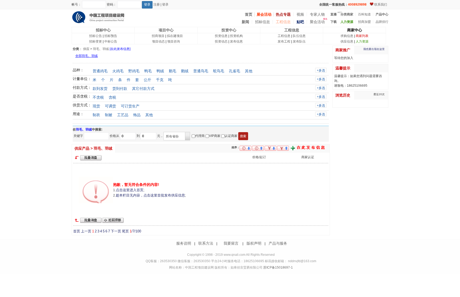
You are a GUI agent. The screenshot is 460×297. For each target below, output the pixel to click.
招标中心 (103, 30)
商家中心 (354, 30)
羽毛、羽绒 (101, 49)
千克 (159, 80)
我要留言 (231, 243)
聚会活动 (317, 22)
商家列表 (362, 36)
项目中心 (166, 30)
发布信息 (236, 41)
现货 (96, 106)
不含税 (98, 97)
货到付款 (119, 88)
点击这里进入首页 (129, 190)
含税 (112, 97)
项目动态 (158, 41)
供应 (86, 49)
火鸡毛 (118, 71)
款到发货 (100, 88)
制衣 (96, 115)
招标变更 (95, 41)
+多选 (321, 70)
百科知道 (364, 14)
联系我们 (380, 4)
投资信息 (221, 36)
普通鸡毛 (100, 71)
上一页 (86, 231)
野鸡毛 (133, 71)
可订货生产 (130, 106)
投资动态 (221, 41)
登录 (165, 4)
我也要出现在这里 (374, 49)
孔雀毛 (234, 71)
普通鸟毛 (200, 71)
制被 (108, 115)
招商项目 (158, 36)
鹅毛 (172, 71)
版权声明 (254, 243)
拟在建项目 (175, 36)
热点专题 (283, 14)
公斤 (147, 80)
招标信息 (262, 22)
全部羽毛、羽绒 (86, 56)
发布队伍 (299, 41)
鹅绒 (184, 71)
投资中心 (228, 30)
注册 (156, 4)
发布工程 (284, 41)
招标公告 (95, 36)
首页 (76, 231)
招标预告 (110, 36)
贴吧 (300, 22)
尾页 (125, 231)
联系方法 (205, 243)
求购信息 (346, 36)
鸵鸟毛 (218, 71)
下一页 (116, 231)
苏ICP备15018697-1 (277, 267)
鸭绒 (160, 71)
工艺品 (122, 115)
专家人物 (317, 14)
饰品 (137, 115)
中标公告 (110, 41)
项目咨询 (173, 41)
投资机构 (236, 36)
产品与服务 (278, 243)
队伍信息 (299, 36)
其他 (248, 71)
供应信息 (346, 41)
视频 (300, 14)
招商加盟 (364, 22)
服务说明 (183, 243)
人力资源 (362, 41)
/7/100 (135, 231)
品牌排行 (382, 22)
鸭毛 (148, 71)
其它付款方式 (143, 88)
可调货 (110, 106)
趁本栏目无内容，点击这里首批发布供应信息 (150, 195)
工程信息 (283, 22)
